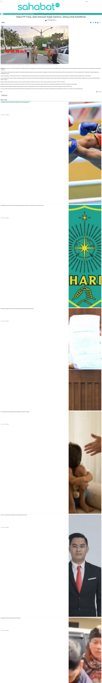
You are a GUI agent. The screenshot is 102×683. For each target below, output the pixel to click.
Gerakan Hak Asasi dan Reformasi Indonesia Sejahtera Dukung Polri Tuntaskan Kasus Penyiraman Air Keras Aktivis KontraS (22, 205)
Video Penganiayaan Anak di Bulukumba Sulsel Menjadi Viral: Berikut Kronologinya (15, 411)
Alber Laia (52, 20)
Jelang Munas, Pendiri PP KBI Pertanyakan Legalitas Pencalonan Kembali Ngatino (15, 102)
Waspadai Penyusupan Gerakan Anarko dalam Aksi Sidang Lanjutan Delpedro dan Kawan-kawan (17, 308)
